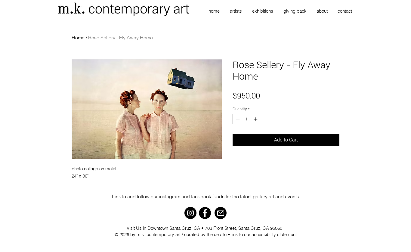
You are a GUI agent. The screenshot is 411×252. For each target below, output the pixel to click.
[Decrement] (237, 119)
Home (78, 38)
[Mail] (221, 213)
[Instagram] (190, 213)
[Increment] (256, 119)
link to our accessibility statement (264, 234)
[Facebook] (205, 213)
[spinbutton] (246, 119)
